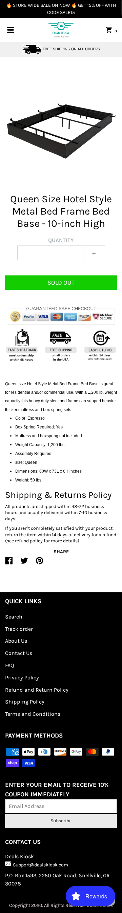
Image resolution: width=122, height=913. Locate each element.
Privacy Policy (22, 677)
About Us (16, 641)
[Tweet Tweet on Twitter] (24, 563)
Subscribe (61, 821)
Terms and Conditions (32, 714)
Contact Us (18, 653)
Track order (19, 629)
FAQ (9, 665)
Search (13, 616)
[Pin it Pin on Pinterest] (39, 563)
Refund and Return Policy (36, 690)
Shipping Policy (24, 701)
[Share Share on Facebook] (9, 563)
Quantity (61, 240)
